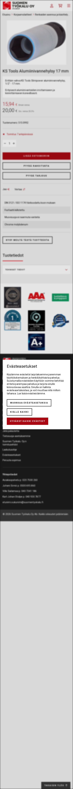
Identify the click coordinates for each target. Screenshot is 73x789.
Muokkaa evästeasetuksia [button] (29, 403)
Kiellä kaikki (19, 412)
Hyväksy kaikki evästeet (27, 421)
